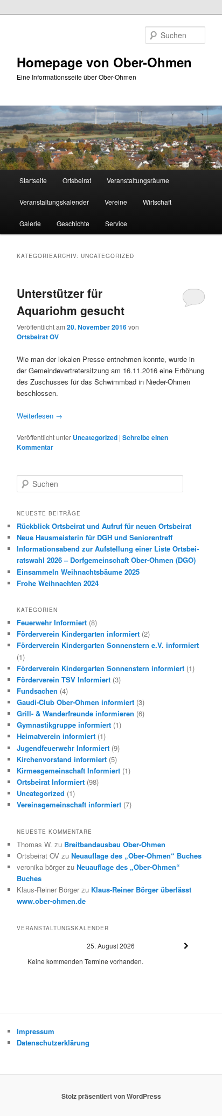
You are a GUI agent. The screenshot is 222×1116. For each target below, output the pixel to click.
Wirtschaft (157, 201)
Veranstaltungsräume (138, 180)
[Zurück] (35, 946)
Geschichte (73, 223)
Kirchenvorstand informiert (62, 759)
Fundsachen (37, 691)
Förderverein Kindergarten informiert (78, 634)
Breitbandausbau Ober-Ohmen (114, 844)
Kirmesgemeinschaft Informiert (68, 770)
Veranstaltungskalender (54, 201)
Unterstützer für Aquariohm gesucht (70, 301)
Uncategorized (95, 437)
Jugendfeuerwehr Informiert (63, 748)
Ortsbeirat (77, 180)
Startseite (33, 180)
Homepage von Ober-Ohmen (104, 62)
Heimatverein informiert (56, 736)
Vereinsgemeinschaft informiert (69, 804)
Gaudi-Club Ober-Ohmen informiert (75, 702)
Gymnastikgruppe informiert (64, 725)
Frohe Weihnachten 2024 (58, 583)
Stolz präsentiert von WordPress (111, 1096)
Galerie (30, 223)
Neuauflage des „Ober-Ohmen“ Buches (136, 855)
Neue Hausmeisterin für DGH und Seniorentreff (94, 537)
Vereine (116, 201)
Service (116, 223)
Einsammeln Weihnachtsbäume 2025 (78, 572)
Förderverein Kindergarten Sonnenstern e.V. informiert (108, 645)
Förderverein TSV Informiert (63, 679)
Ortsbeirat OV (38, 336)
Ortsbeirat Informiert (51, 782)
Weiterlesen (40, 415)
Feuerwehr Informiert (52, 622)
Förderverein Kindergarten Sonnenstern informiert (100, 668)
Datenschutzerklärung (53, 1042)
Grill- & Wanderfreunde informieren (75, 713)
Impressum (35, 1031)
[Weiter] (186, 946)
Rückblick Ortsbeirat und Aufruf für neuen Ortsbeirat (104, 526)
